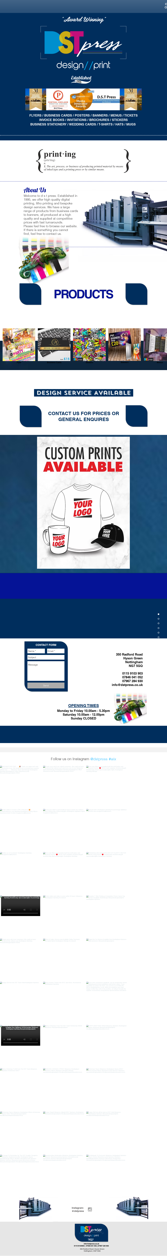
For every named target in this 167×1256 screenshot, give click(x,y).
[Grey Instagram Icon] (90, 1209)
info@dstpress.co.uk (127, 685)
